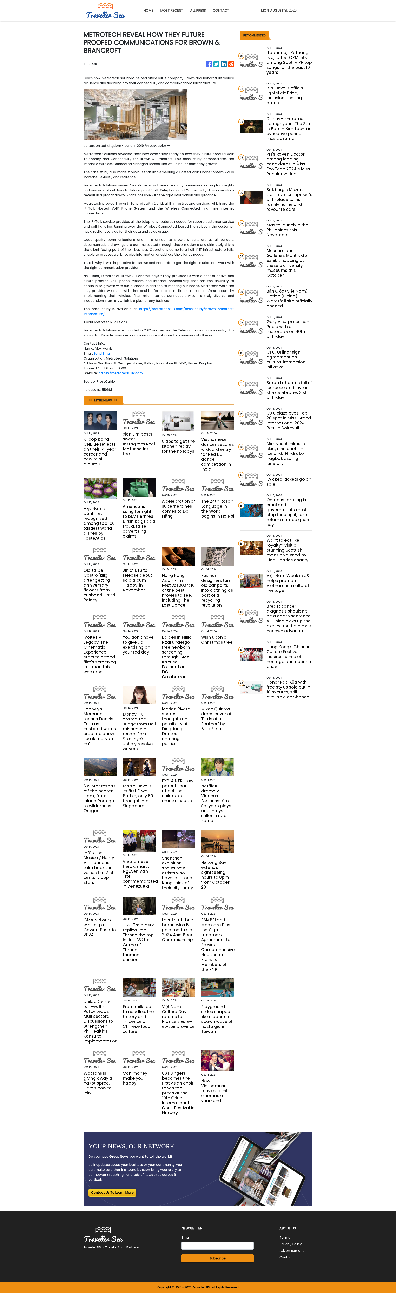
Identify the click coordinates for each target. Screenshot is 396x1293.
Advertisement (291, 1250)
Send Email (102, 353)
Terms (284, 1237)
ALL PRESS (198, 10)
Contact (286, 1257)
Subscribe (218, 1258)
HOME (148, 10)
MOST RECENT (171, 10)
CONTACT (221, 10)
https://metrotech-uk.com (120, 373)
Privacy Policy (290, 1244)
